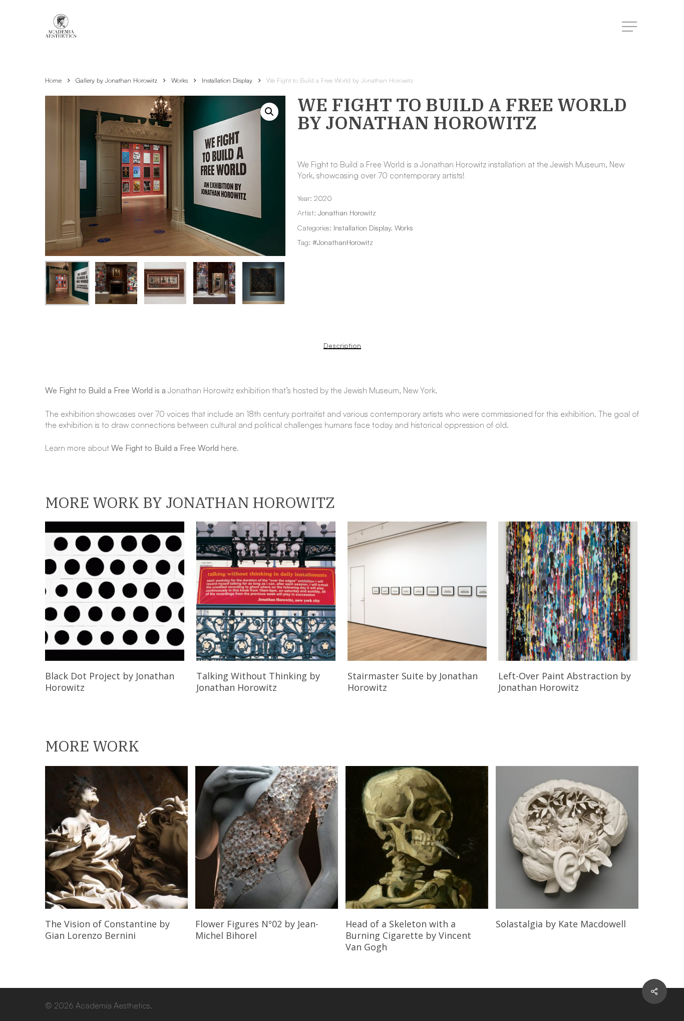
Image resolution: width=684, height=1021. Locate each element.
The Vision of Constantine (107, 929)
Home (53, 80)
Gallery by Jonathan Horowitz (116, 80)
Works (179, 80)
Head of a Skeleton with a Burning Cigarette (408, 935)
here (229, 448)
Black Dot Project (109, 681)
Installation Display (227, 80)
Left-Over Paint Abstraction (564, 681)
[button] (269, 112)
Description (342, 345)
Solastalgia (561, 924)
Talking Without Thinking (258, 681)
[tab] (342, 345)
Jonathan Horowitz (347, 212)
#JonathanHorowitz (342, 242)
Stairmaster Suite (413, 681)
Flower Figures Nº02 (256, 929)
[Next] (269, 283)
